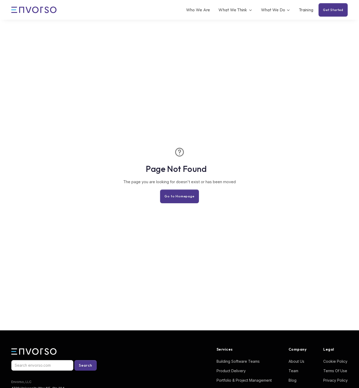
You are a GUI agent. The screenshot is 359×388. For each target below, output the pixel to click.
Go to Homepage (179, 196)
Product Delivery (231, 371)
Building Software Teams (238, 361)
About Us (296, 361)
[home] (34, 10)
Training (306, 9)
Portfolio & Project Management (244, 380)
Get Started (333, 10)
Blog (292, 380)
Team (293, 371)
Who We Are (198, 9)
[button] (235, 10)
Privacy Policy (335, 380)
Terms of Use (335, 371)
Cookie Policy (335, 361)
